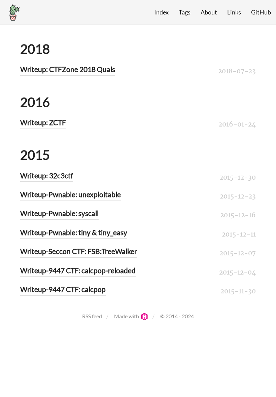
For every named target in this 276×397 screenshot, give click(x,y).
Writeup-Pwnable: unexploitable (70, 194)
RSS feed (92, 316)
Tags (185, 12)
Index (161, 12)
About (209, 12)
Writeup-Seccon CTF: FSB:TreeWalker (78, 251)
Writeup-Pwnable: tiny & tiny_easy (73, 232)
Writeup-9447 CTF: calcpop (63, 289)
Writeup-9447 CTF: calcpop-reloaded (78, 270)
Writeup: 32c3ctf (46, 175)
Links (234, 12)
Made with (127, 316)
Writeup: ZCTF (43, 122)
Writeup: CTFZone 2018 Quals (67, 69)
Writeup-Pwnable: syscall (59, 213)
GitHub (261, 12)
